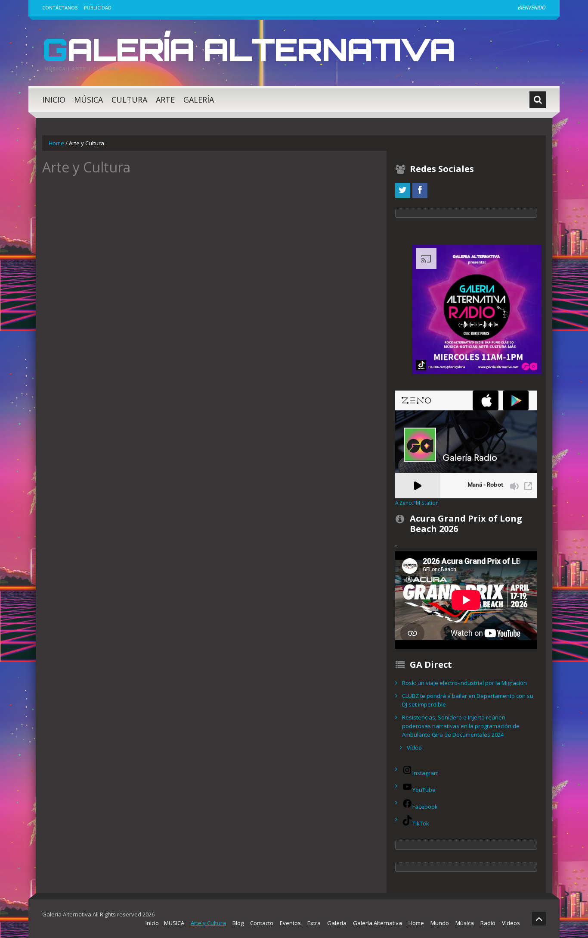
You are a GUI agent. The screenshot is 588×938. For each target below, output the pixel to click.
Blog (238, 923)
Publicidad (97, 7)
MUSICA (174, 923)
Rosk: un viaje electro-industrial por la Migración (464, 683)
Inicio (53, 99)
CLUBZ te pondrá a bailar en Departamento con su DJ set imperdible (467, 700)
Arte (165, 99)
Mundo (439, 923)
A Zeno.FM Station (417, 502)
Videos (511, 923)
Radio (487, 923)
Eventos (290, 923)
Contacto (261, 923)
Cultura (129, 99)
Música (88, 99)
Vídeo (414, 747)
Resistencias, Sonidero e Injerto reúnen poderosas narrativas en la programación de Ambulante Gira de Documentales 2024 (461, 725)
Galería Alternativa (248, 49)
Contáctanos (59, 7)
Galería (198, 99)
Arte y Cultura (208, 923)
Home (56, 143)
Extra (314, 923)
